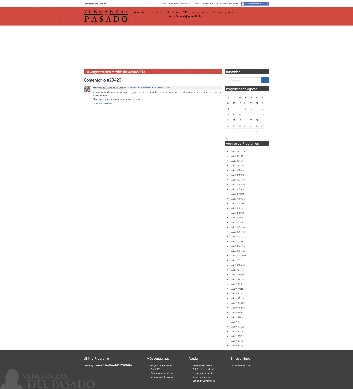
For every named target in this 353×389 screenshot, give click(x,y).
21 (257, 120)
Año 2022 (237, 170)
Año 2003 (238, 260)
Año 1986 (237, 340)
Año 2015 (238, 203)
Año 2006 (238, 245)
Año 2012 (237, 217)
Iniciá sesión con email (227, 3)
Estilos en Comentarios (204, 380)
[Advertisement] (176, 46)
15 (262, 114)
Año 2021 (237, 174)
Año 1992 (237, 312)
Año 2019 (238, 184)
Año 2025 (238, 155)
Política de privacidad (203, 369)
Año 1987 (237, 336)
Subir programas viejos (162, 372)
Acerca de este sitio (202, 365)
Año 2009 (238, 231)
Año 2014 (238, 208)
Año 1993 (238, 307)
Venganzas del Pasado (95, 3)
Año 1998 (237, 283)
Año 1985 (237, 345)
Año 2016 (238, 198)
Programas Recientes (179, 3)
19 (245, 120)
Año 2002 (238, 265)
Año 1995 (237, 298)
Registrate (208, 3)
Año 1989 (237, 326)
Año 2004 (238, 255)
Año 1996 (237, 293)
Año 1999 (237, 279)
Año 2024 (238, 160)
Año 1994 (238, 302)
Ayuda (196, 3)
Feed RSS (156, 369)
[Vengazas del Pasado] (106, 21)
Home (163, 3)
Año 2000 (237, 274)
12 (245, 114)
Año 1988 (237, 331)
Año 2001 (237, 269)
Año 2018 (237, 189)
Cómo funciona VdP (202, 376)
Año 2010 (238, 227)
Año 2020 (238, 179)
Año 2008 (238, 236)
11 (240, 114)
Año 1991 (237, 317)
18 (240, 120)
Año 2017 (237, 193)
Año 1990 (237, 321)
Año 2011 (237, 222)
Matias (96, 87)
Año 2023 (238, 165)
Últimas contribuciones (162, 376)
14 (257, 114)
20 (251, 120)
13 (251, 114)
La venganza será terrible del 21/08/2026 (108, 365)
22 (262, 120)
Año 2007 (238, 241)
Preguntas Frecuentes (203, 372)
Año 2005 (238, 250)
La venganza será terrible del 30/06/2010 (115, 71)
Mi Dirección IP (242, 365)
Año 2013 (237, 212)
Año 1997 (237, 288)
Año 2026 (238, 151)
